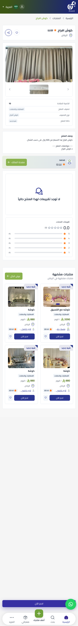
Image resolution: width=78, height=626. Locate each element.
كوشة (31, 310)
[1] (39, 89)
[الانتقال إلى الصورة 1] (58, 304)
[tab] (39, 89)
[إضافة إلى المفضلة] (17, 33)
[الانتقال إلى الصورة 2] (54, 304)
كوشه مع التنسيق (60, 310)
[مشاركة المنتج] (8, 33)
